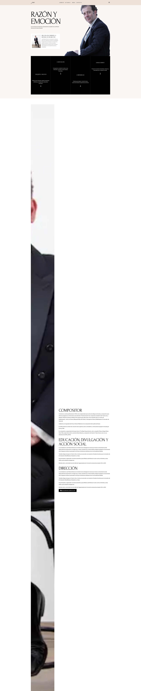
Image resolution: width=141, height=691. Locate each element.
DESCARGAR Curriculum (68, 490)
